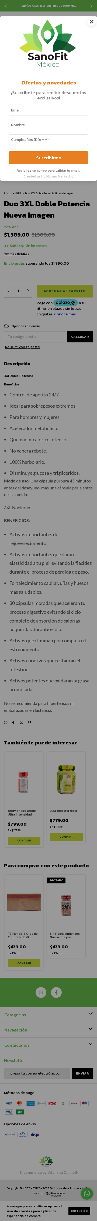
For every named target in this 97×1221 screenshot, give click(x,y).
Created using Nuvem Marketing (48, 176)
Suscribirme (48, 157)
